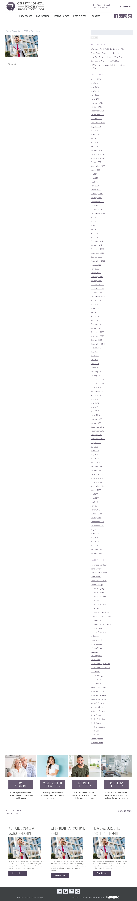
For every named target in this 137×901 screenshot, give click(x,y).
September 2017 (97, 391)
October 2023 (96, 210)
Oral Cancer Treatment (100, 668)
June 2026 (95, 87)
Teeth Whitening (98, 719)
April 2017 (95, 411)
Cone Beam (96, 577)
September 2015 (97, 486)
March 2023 (95, 237)
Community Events (99, 573)
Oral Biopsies (96, 656)
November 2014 (97, 526)
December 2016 (97, 427)
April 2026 (95, 95)
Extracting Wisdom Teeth (101, 616)
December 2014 (97, 522)
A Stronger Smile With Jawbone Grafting (108, 49)
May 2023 (94, 229)
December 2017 (97, 380)
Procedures (25, 16)
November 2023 (97, 206)
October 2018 (96, 340)
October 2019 (96, 293)
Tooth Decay (96, 723)
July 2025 (94, 131)
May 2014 (94, 538)
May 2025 (94, 138)
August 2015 (96, 490)
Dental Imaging (97, 589)
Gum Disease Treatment (101, 624)
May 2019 (94, 312)
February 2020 (97, 277)
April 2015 (95, 506)
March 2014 (95, 545)
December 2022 (97, 249)
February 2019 (96, 324)
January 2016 (96, 470)
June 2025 (95, 134)
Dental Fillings (97, 585)
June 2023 (95, 225)
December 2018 (97, 332)
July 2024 (94, 174)
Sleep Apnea (96, 715)
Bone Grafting (96, 569)
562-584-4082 (125, 6)
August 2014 (96, 530)
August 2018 (96, 348)
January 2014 (96, 553)
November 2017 (97, 383)
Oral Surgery (96, 679)
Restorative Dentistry (99, 699)
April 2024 (95, 186)
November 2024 (97, 158)
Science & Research (99, 707)
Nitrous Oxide (96, 648)
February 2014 (96, 549)
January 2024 (96, 198)
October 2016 (96, 435)
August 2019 (96, 300)
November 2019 (97, 289)
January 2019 (96, 328)
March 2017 (95, 415)
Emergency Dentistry (100, 612)
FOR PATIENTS (42, 16)
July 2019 (94, 304)
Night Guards (96, 644)
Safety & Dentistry (98, 703)
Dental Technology (98, 604)
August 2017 (96, 395)
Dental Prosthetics (98, 597)
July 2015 (94, 494)
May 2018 (94, 360)
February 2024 (97, 194)
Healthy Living (97, 628)
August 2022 (96, 265)
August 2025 (96, 127)
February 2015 (96, 514)
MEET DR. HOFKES (61, 16)
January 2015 (96, 518)
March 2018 (95, 368)
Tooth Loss (95, 731)
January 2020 (96, 281)
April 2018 (95, 364)
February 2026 (97, 103)
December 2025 (97, 111)
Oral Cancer (95, 660)
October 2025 (96, 119)
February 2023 (97, 241)
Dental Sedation (97, 601)
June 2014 (95, 534)
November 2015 (97, 478)
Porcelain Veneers (98, 695)
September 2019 (98, 296)
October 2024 (96, 162)
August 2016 (96, 443)
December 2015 (97, 474)
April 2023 (95, 233)
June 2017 (95, 403)
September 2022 (98, 261)
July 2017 (94, 399)
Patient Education (98, 687)
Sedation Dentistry (98, 711)
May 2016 (94, 455)
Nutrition (94, 652)
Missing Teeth (96, 640)
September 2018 (98, 344)
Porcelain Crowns (98, 691)
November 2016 (97, 431)
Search (94, 38)
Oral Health (95, 672)
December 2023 (97, 202)
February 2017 (96, 419)
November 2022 (97, 253)
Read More (17, 873)
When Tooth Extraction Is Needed (105, 53)
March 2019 (95, 320)
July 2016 (94, 447)
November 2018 (97, 336)
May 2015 (94, 502)
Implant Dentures (98, 632)
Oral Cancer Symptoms (100, 664)
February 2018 (96, 372)
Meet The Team (80, 16)
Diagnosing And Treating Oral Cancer (106, 61)
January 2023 (96, 245)
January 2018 (96, 376)
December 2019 (97, 285)
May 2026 (95, 91)
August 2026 (96, 79)
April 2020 (95, 269)
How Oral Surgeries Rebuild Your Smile (107, 57)
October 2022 (96, 257)
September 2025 (98, 123)
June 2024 (95, 178)
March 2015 (95, 510)
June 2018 (95, 356)
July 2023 (94, 221)
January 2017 (96, 423)
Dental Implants (97, 593)
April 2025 (95, 142)
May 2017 (94, 407)
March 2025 (95, 146)
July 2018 (94, 352)
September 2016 (98, 439)
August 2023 (96, 218)
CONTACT (96, 16)
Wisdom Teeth (97, 743)
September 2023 (98, 214)
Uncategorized (97, 739)
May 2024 (95, 182)
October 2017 (96, 387)
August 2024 (96, 170)
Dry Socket (95, 608)
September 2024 (98, 166)
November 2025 (97, 115)
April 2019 (95, 316)
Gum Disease (96, 620)
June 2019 (95, 308)
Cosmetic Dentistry (99, 581)
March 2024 (96, 190)
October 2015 (96, 482)
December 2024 (97, 154)
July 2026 (94, 83)
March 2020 (96, 273)
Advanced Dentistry (99, 565)
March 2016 (95, 462)
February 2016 (96, 466)
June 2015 (95, 498)
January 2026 (96, 107)
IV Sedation (95, 636)
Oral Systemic (96, 683)
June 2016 (95, 451)
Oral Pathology (97, 676)
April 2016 (95, 458)
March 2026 (96, 99)
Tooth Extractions (98, 727)
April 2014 (95, 542)
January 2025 (96, 150)
